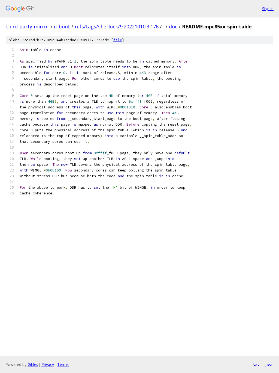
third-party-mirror (27, 26)
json (269, 364)
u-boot (62, 26)
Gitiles (33, 364)
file (117, 40)
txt (256, 364)
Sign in (268, 8)
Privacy (47, 364)
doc (173, 26)
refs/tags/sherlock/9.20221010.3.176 (117, 26)
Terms (63, 364)
